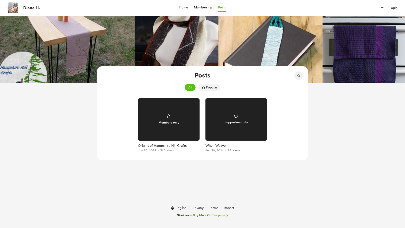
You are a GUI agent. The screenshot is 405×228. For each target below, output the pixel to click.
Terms (213, 208)
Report (229, 208)
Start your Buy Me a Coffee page (201, 215)
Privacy (198, 208)
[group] (168, 126)
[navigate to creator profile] (13, 8)
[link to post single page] (168, 126)
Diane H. (31, 7)
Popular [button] (211, 87)
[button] (183, 7)
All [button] (190, 87)
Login (393, 8)
